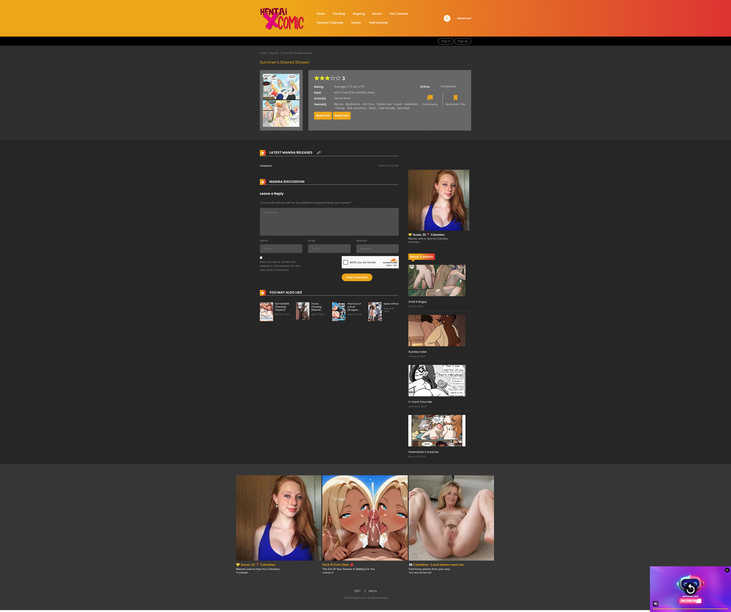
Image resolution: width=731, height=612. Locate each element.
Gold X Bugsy (417, 302)
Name (264, 241)
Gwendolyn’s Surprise (423, 452)
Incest (398, 104)
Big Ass (274, 53)
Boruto (377, 14)
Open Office (391, 303)
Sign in (445, 41)
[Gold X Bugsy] (436, 280)
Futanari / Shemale (330, 23)
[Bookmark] (455, 98)
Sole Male (403, 108)
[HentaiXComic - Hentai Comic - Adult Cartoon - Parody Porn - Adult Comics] (282, 18)
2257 (357, 591)
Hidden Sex (384, 104)
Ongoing (359, 14)
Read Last (342, 115)
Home (321, 14)
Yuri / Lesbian (399, 14)
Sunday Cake (417, 352)
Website (361, 241)
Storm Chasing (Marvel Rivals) (316, 308)
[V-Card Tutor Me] (436, 380)
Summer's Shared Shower (297, 53)
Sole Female (387, 108)
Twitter (356, 23)
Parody (340, 108)
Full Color (368, 104)
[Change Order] (318, 153)
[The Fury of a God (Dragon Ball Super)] (339, 311)
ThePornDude (378, 23)
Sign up (463, 41)
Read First (323, 115)
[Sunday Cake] (436, 330)
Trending (338, 14)
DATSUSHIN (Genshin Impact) (282, 306)
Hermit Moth (342, 98)
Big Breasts (353, 104)
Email (311, 241)
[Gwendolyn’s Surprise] (436, 430)
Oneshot (266, 166)
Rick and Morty (356, 108)
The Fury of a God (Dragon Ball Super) (354, 308)
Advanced (464, 18)
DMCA (373, 591)
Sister (372, 108)
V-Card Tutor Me (420, 402)
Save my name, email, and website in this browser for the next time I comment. (280, 266)
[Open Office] (375, 312)
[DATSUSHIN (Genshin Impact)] (266, 312)
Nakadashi (411, 104)
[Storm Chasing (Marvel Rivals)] (302, 311)
